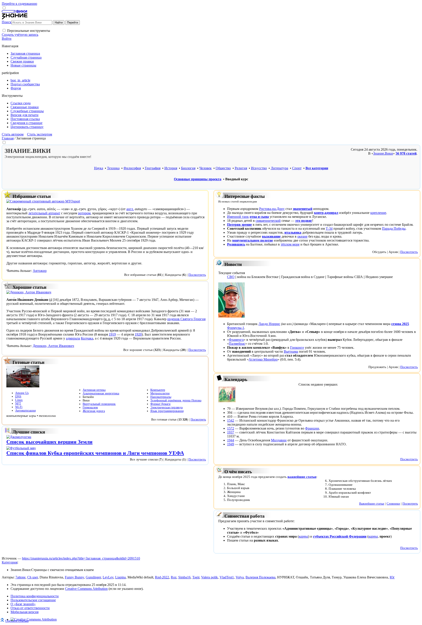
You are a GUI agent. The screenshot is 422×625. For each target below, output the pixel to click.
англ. (130, 209)
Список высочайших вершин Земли (49, 442)
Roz (173, 577)
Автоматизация (25, 410)
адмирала (73, 338)
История (170, 168)
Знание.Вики (383, 153)
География (152, 168)
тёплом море (290, 244)
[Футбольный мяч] (21, 448)
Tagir (195, 577)
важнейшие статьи (301, 477)
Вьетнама (291, 351)
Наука (98, 168)
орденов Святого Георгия (186, 319)
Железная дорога (94, 411)
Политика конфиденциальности (35, 596)
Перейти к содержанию (19, 3)
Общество (223, 168)
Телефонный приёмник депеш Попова (175, 400)
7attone (20, 577)
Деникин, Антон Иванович (53, 346)
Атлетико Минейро (263, 359)
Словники (393, 503)
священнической (268, 220)
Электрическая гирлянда (166, 407)
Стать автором (13, 134)
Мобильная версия (24, 612)
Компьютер (157, 390)
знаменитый (302, 209)
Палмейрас (237, 343)
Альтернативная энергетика (101, 393)
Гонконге (297, 347)
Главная (8, 138)
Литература (279, 168)
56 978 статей (406, 153)
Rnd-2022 (162, 577)
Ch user (32, 577)
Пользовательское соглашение (33, 600)
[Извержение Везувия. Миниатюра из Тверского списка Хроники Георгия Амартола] (227, 401)
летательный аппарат (44, 213)
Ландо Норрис (269, 324)
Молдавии (279, 440)
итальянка (292, 232)
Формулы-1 (235, 328)
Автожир (40, 271)
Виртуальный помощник (99, 404)
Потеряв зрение (239, 224)
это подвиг (303, 220)
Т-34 (329, 228)
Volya (240, 577)
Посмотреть (197, 274)
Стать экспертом (39, 134)
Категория (9, 562)
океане (302, 236)
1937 (230, 432)
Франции (312, 428)
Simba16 (184, 577)
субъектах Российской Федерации (339, 536)
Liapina (120, 577)
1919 (112, 334)
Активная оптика (94, 390)
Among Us (22, 393)
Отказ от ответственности (30, 608)
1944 (230, 440)
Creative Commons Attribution (86, 589)
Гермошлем (90, 407)
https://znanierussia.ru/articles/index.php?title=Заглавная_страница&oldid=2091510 (81, 558)
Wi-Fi (18, 407)
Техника (113, 168)
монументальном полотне (252, 240)
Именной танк (238, 217)
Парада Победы (394, 228)
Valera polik (209, 577)
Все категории (317, 168)
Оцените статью (17, 621)
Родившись (236, 244)
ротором (84, 213)
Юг (392, 577)
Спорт (297, 168)
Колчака (87, 338)
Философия (132, 168)
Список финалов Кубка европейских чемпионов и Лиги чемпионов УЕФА (95, 453)
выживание (271, 236)
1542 (230, 420)
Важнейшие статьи (371, 503)
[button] (4, 30)
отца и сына (259, 217)
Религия (241, 168)
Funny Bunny (74, 577)
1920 (138, 334)
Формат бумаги (160, 404)
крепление (378, 213)
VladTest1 (227, 577)
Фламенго (236, 339)
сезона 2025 (400, 324)
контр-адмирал (326, 213)
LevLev (108, 577)
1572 (230, 428)
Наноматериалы (160, 397)
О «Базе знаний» (23, 604)
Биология (188, 168)
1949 (230, 444)
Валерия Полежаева (260, 577)
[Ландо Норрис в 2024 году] (231, 316)
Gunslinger (93, 577)
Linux (19, 400)
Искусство (259, 168)
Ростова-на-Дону (272, 209)
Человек (205, 168)
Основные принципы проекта (197, 179)
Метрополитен (160, 393)
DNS (18, 396)
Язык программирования (167, 411)
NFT (18, 403)
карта (303, 536)
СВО (231, 277)
